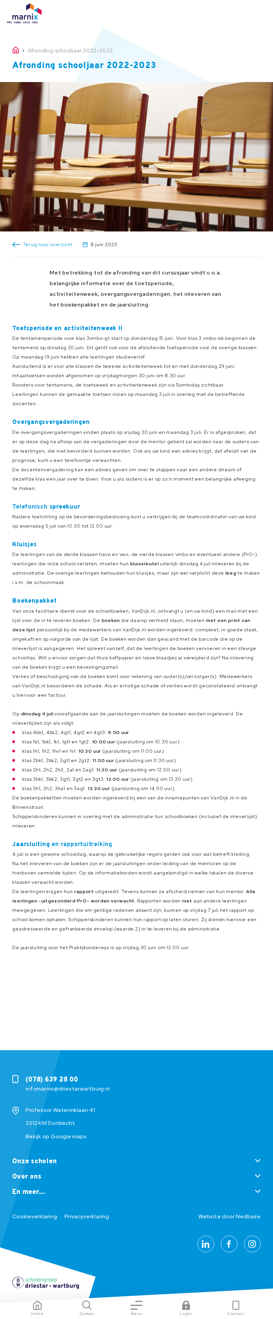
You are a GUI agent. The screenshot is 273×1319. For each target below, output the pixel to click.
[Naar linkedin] (205, 1244)
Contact (235, 1313)
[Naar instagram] (252, 1244)
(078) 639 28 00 (52, 1080)
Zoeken (87, 1313)
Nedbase (248, 1216)
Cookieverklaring (34, 1216)
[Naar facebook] (229, 1244)
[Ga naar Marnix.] (20, 50)
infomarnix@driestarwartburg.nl (68, 1089)
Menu (136, 1313)
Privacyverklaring (87, 1216)
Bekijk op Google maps (56, 1136)
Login (186, 1313)
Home (37, 1313)
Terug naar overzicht (48, 244)
